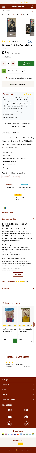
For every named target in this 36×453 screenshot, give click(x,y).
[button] (25, 2)
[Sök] (32, 10)
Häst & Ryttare (8, 15)
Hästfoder (18, 15)
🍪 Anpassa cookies (22, 450)
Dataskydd (10, 450)
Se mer (18, 274)
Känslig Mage (16, 177)
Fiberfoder (26, 15)
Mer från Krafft (7, 213)
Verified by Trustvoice (10, 117)
